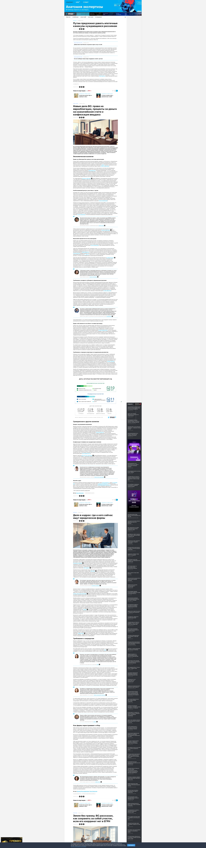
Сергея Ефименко (106, 482)
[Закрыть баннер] (21, 838)
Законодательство (78, 42)
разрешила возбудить (103, 483)
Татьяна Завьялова (81, 214)
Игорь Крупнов (76, 253)
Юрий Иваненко (85, 252)
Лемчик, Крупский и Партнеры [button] (79, 593)
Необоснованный (78, 190)
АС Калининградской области (104, 485)
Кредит (75, 424)
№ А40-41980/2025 (105, 166)
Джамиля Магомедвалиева (83, 791)
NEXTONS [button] (93, 571)
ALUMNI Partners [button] (110, 257)
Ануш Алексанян (80, 493)
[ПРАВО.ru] (70, 14)
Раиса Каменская (93, 791)
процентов (82, 238)
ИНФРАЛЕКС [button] (109, 316)
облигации (81, 159)
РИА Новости (102, 76)
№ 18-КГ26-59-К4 (100, 432)
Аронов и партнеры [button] (86, 178)
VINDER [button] (84, 609)
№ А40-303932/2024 (103, 330)
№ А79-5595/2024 (94, 245)
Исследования (98, 17)
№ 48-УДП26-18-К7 (86, 453)
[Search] (125, 17)
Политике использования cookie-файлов (78, 846)
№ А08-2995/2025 (107, 290)
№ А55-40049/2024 (103, 200)
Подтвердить (131, 845)
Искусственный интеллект (89, 793)
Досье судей (83, 17)
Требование (76, 352)
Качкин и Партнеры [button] (105, 230)
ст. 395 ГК (87, 254)
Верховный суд (92, 170)
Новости (76, 84)
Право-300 (68, 17)
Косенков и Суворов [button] (77, 563)
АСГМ (103, 164)
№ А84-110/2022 (110, 361)
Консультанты (77, 793)
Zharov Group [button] (101, 225)
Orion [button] (105, 649)
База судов (90, 17)
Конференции (75, 17)
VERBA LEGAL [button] (81, 633)
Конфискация (77, 442)
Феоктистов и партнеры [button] (87, 455)
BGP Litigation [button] (86, 567)
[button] (80, 29)
